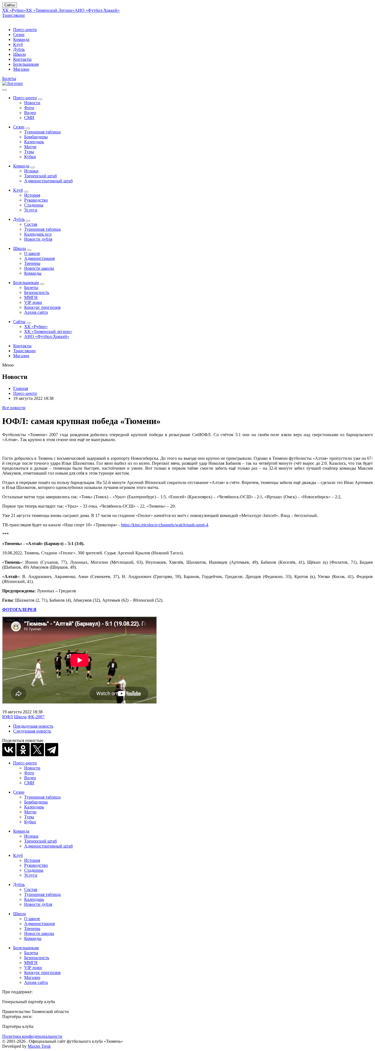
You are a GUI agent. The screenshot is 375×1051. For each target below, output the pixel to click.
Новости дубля (38, 239)
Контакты (22, 59)
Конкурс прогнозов (42, 307)
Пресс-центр (25, 29)
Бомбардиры (36, 136)
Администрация (39, 258)
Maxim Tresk (39, 1046)
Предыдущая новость (33, 726)
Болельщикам (26, 64)
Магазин (21, 69)
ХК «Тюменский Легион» (50, 10)
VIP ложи (33, 302)
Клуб (18, 44)
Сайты (9, 5)
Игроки (31, 171)
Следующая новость (32, 731)
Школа (19, 54)
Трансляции (13, 15)
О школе (32, 253)
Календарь (34, 141)
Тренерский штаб (40, 176)
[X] (37, 749)
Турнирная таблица (42, 132)
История (32, 195)
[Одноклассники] (23, 749)
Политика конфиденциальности (32, 1036)
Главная (20, 388)
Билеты (9, 78)
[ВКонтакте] (8, 749)
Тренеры (32, 263)
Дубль (19, 49)
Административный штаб (48, 180)
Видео (30, 112)
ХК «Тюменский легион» (48, 331)
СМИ (29, 117)
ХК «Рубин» (14, 10)
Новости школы (39, 268)
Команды (32, 273)
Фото (29, 107)
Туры (29, 151)
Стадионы (33, 205)
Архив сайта (36, 312)
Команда (21, 39)
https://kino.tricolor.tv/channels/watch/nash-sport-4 (164, 524)
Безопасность (36, 292)
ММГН (31, 297)
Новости (32, 102)
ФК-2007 (36, 716)
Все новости (14, 407)
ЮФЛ (7, 716)
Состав (30, 224)
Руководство (36, 200)
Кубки (30, 156)
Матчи (30, 146)
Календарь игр (38, 234)
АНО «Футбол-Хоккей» (97, 10)
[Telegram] (51, 749)
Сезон (18, 34)
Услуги (30, 210)
